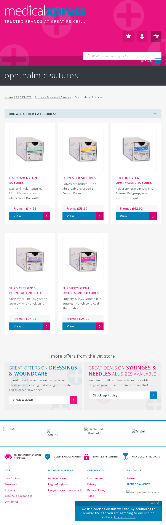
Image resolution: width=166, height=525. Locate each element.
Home (9, 97)
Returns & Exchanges (18, 495)
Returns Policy (96, 490)
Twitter (131, 478)
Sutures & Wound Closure (53, 97)
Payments (11, 484)
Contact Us (12, 501)
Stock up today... (107, 395)
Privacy (92, 484)
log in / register (142, 38)
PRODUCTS (24, 97)
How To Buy (12, 478)
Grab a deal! (23, 400)
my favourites (128, 38)
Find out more (125, 517)
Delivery (10, 490)
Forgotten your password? (65, 490)
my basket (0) (156, 38)
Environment (95, 478)
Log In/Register (58, 484)
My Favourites (57, 478)
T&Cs (90, 495)
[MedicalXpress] (46, 15)
